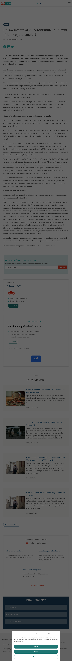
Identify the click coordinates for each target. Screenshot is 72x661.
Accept (36, 646)
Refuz (36, 652)
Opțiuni (37, 657)
